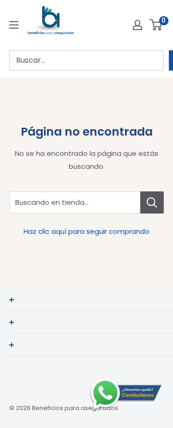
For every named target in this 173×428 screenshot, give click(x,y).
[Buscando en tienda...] (152, 202)
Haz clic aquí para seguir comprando (86, 231)
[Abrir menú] (13, 25)
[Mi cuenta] (137, 25)
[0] (156, 24)
